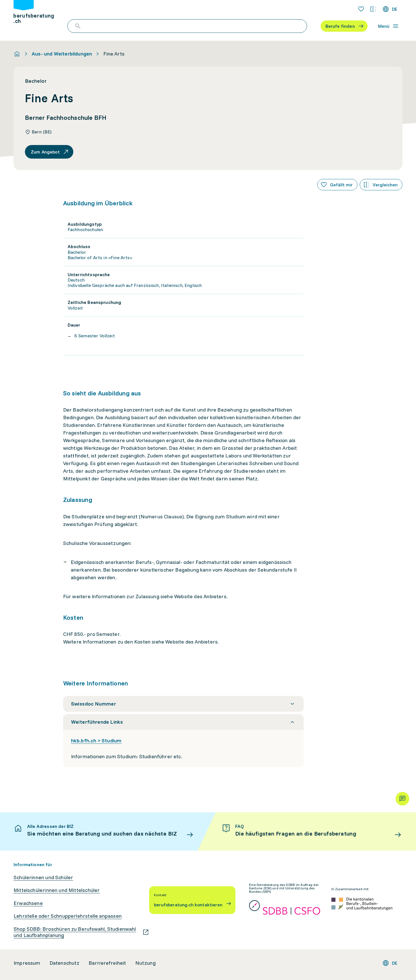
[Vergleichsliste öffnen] (373, 9)
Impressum (27, 963)
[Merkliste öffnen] (361, 9)
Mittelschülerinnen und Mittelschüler (57, 890)
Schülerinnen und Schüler (43, 877)
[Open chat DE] (402, 799)
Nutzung (145, 963)
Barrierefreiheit (107, 963)
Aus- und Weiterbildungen (62, 53)
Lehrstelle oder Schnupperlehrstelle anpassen (68, 916)
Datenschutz (65, 963)
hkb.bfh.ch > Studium (96, 740)
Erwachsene (28, 903)
